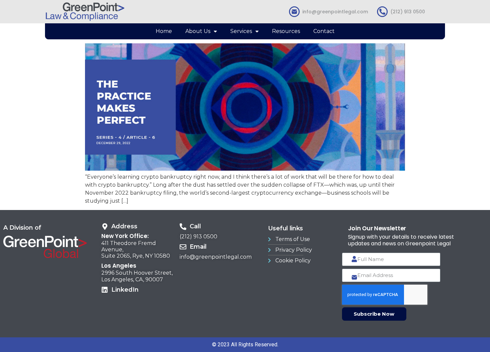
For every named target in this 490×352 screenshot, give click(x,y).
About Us (197, 31)
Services (241, 31)
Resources (286, 31)
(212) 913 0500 (407, 11)
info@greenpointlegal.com (335, 11)
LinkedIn (125, 289)
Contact (324, 31)
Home (164, 31)
